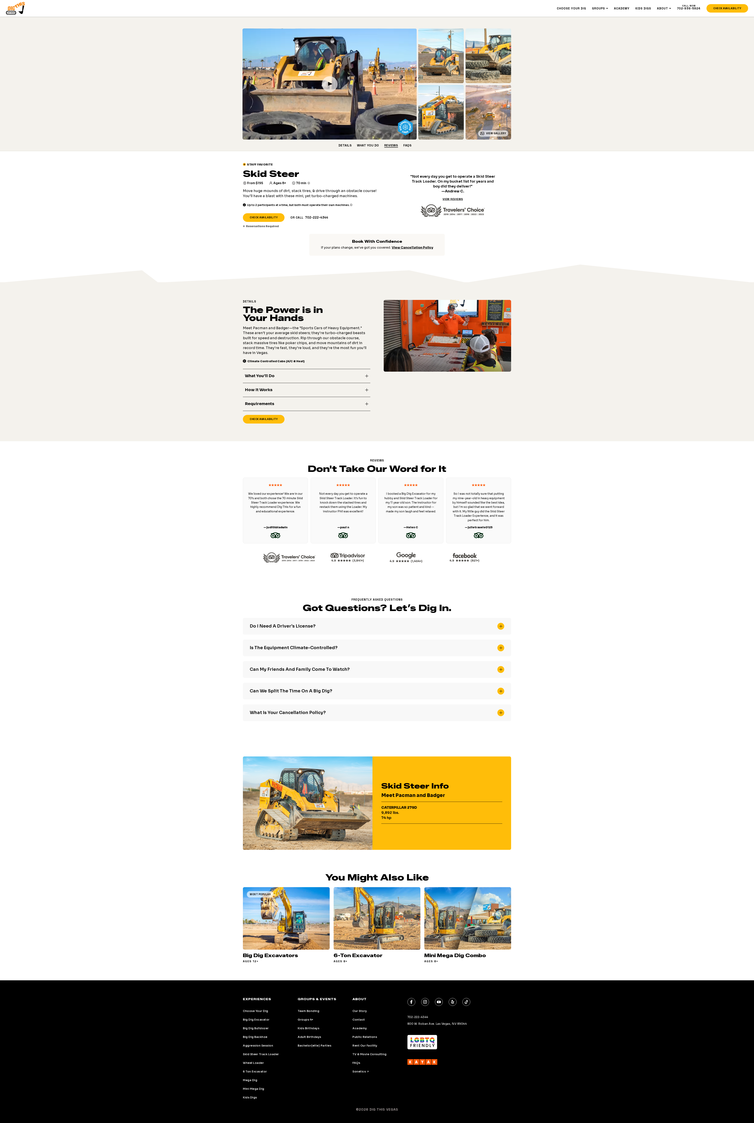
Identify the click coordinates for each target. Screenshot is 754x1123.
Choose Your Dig (571, 8)
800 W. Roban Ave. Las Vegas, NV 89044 (437, 1023)
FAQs (407, 145)
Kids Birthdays (308, 1028)
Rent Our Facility (364, 1045)
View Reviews (453, 199)
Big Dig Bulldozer (256, 1028)
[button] (306, 376)
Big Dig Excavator (256, 1019)
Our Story (359, 1011)
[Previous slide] (243, 511)
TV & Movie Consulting (369, 1054)
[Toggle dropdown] (607, 8)
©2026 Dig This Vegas (377, 1109)
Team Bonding (308, 1011)
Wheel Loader (253, 1062)
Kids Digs (643, 8)
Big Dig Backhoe (255, 1037)
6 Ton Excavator (255, 1071)
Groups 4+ (305, 1019)
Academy (622, 8)
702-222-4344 (316, 217)
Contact (358, 1019)
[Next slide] (511, 511)
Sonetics (359, 1071)
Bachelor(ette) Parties (314, 1045)
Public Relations (364, 1037)
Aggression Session (258, 1045)
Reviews (391, 145)
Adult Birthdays (309, 1037)
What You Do (368, 145)
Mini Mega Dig (253, 1088)
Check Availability (727, 8)
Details (345, 145)
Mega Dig (250, 1080)
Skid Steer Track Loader (261, 1054)
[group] (286, 925)
